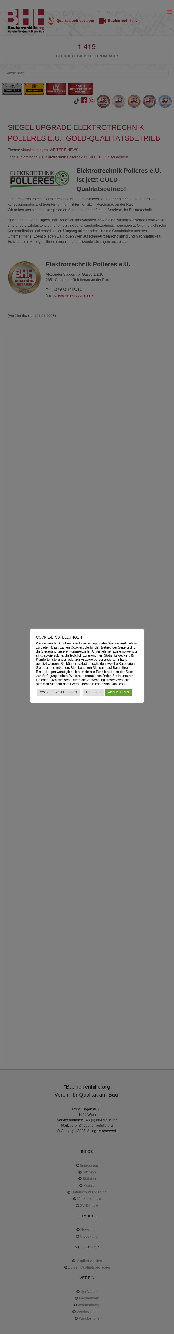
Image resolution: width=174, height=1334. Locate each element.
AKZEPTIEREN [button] (118, 692)
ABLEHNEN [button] (94, 692)
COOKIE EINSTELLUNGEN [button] (58, 692)
